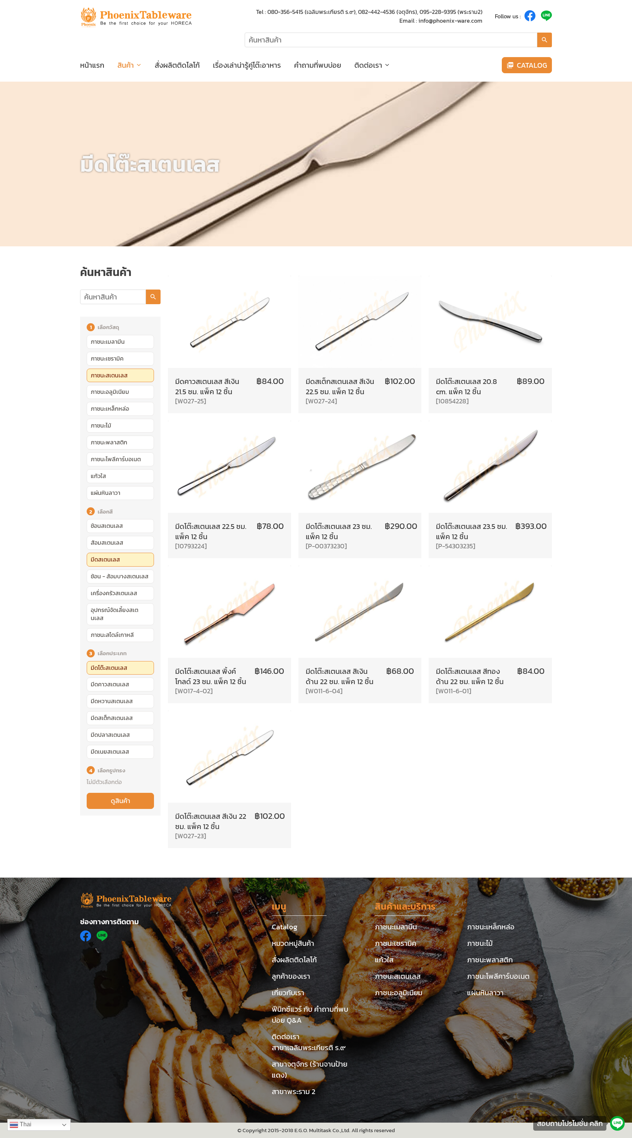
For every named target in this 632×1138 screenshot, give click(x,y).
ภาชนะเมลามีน (108, 341)
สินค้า (125, 65)
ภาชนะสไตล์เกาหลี (112, 634)
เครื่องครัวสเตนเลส (114, 593)
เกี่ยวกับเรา (288, 992)
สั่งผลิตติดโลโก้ (177, 65)
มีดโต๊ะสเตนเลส (109, 667)
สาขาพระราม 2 (293, 1091)
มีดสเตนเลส (105, 559)
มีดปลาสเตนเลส (110, 734)
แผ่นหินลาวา (105, 492)
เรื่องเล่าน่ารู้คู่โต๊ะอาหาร (247, 65)
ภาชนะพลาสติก (109, 442)
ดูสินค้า (120, 801)
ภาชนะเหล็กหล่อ (110, 408)
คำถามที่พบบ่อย (317, 65)
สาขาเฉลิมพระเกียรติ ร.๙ (309, 1047)
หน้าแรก (92, 65)
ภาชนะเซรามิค (107, 358)
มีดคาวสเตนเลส (110, 684)
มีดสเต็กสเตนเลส (112, 717)
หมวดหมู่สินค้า (293, 943)
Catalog (284, 926)
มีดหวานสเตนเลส (112, 701)
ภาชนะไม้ (101, 425)
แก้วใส (98, 475)
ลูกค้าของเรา (291, 976)
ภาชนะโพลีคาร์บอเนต (116, 459)
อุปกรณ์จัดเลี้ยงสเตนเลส (114, 613)
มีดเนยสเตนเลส (110, 751)
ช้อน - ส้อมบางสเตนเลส (119, 576)
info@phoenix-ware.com (450, 20)
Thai (24, 1124)
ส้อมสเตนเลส (107, 542)
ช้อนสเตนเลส (107, 525)
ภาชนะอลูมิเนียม (110, 391)
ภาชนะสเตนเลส (109, 375)
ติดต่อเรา (368, 65)
